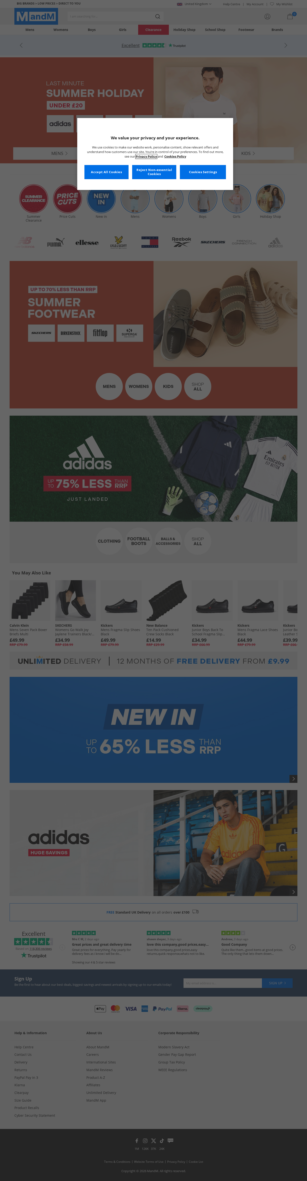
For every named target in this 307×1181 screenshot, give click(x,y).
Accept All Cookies (106, 172)
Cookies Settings (203, 172)
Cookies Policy (175, 156)
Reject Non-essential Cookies (154, 172)
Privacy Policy (146, 156)
